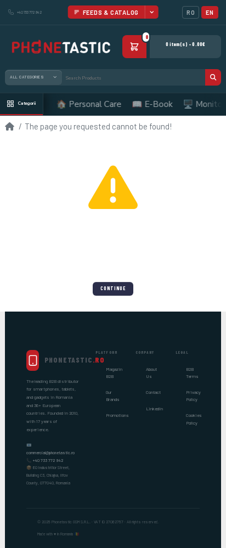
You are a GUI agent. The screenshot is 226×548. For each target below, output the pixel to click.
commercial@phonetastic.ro (50, 452)
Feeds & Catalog (111, 12)
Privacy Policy (193, 395)
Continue (112, 288)
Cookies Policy (194, 419)
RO (191, 12)
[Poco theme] (60, 47)
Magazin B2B (114, 372)
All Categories (27, 77)
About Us (151, 372)
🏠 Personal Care (85, 104)
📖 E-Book (149, 104)
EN (209, 12)
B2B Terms (192, 372)
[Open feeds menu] (151, 12)
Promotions (117, 415)
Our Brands (113, 395)
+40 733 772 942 (48, 460)
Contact (153, 392)
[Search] (213, 77)
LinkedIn (154, 408)
